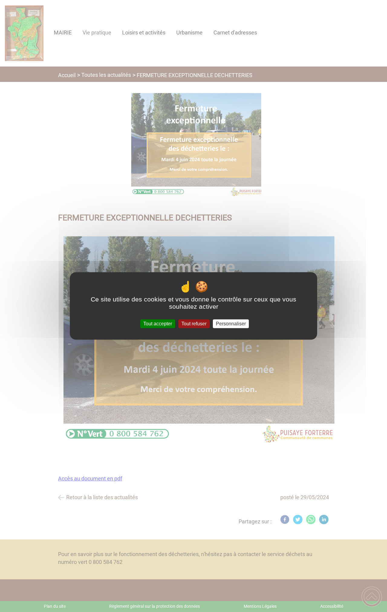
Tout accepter (157, 323)
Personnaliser (231, 323)
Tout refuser (194, 323)
